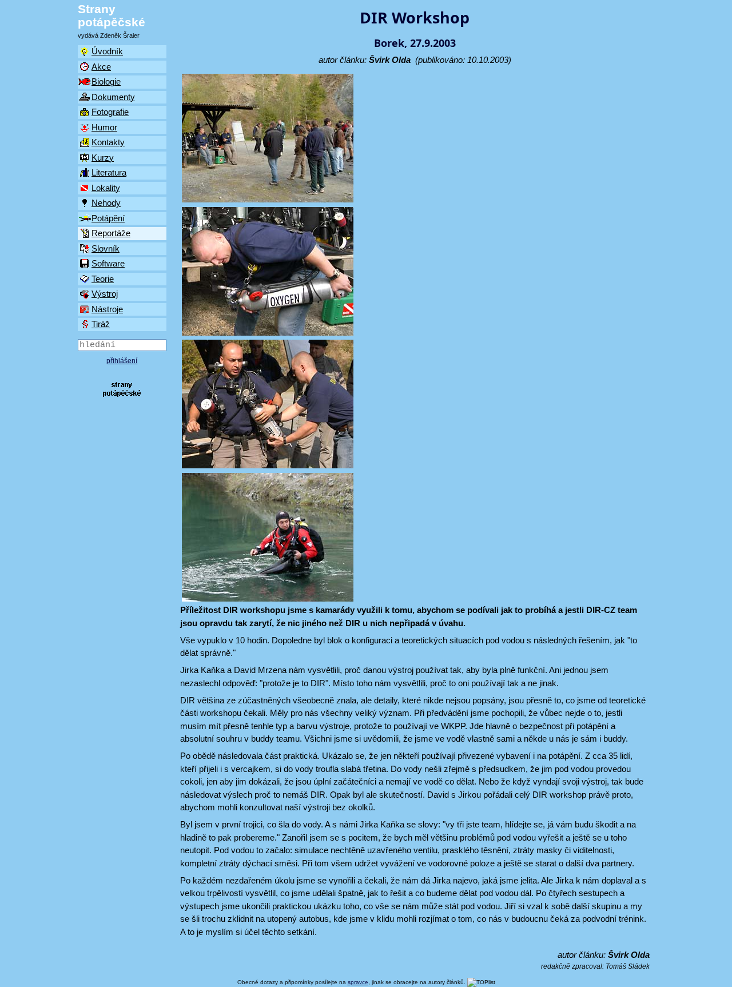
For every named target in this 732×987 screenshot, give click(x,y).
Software (108, 263)
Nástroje (107, 309)
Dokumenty (113, 97)
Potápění (108, 218)
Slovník (106, 248)
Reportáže (111, 233)
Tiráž (101, 324)
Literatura (109, 172)
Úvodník (107, 51)
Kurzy (103, 157)
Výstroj (105, 294)
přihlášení (121, 361)
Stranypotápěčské (111, 15)
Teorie (103, 279)
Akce (101, 66)
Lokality (106, 188)
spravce (358, 982)
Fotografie (110, 112)
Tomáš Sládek (628, 966)
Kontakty (108, 142)
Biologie (106, 81)
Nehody (106, 203)
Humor (104, 127)
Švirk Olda (390, 60)
